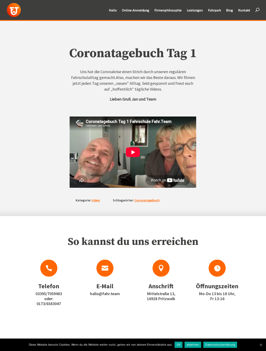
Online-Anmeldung (135, 10)
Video (96, 200)
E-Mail (104, 286)
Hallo (113, 10)
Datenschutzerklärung (220, 344)
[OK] (261, 345)
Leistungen (195, 10)
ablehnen (193, 344)
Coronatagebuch (147, 200)
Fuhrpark (214, 10)
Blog (229, 10)
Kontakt (244, 10)
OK (179, 344)
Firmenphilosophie (168, 10)
